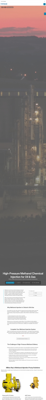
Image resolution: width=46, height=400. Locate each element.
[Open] (44, 4)
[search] (45, 1)
